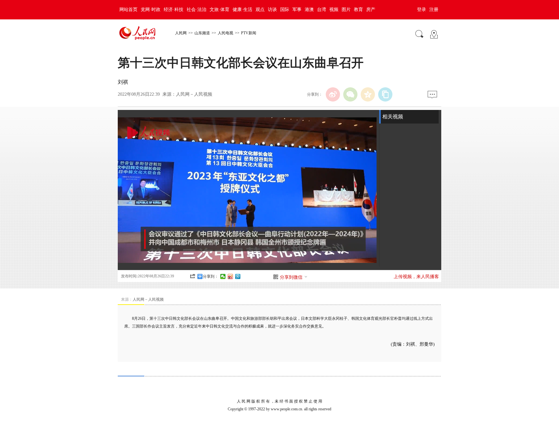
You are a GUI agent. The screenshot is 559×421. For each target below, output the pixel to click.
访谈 (272, 9)
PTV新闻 (248, 33)
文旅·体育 (219, 9)
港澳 (309, 9)
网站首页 (128, 9)
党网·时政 (150, 9)
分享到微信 (291, 277)
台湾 (321, 9)
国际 (284, 9)
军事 (296, 9)
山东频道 (202, 33)
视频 (333, 9)
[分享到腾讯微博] (238, 276)
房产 (370, 9)
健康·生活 (242, 9)
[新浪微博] (333, 94)
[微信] (350, 94)
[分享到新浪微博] (230, 276)
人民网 (181, 33)
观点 (260, 9)
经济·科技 (173, 9)
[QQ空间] (368, 94)
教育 (358, 9)
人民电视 (225, 33)
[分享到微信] (223, 276)
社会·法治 (196, 9)
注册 (433, 9)
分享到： (210, 276)
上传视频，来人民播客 (416, 276)
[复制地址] (385, 94)
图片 (346, 9)
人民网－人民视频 (194, 94)
